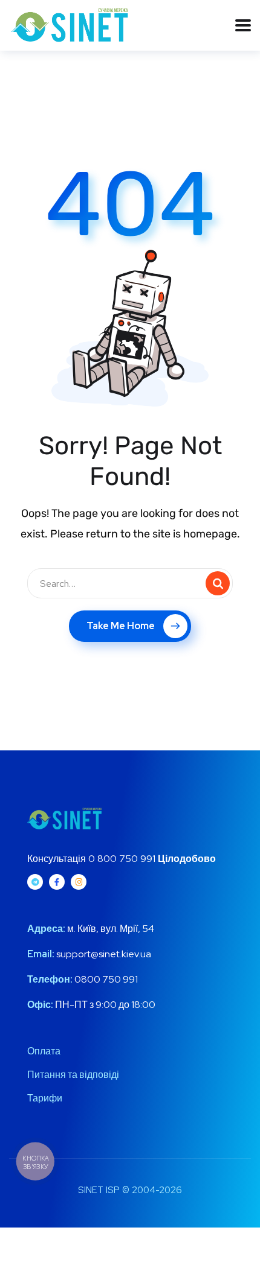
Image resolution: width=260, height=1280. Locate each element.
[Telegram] (35, 882)
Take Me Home (120, 625)
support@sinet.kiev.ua (103, 954)
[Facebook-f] (57, 882)
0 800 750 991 (121, 858)
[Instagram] (78, 882)
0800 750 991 (105, 979)
